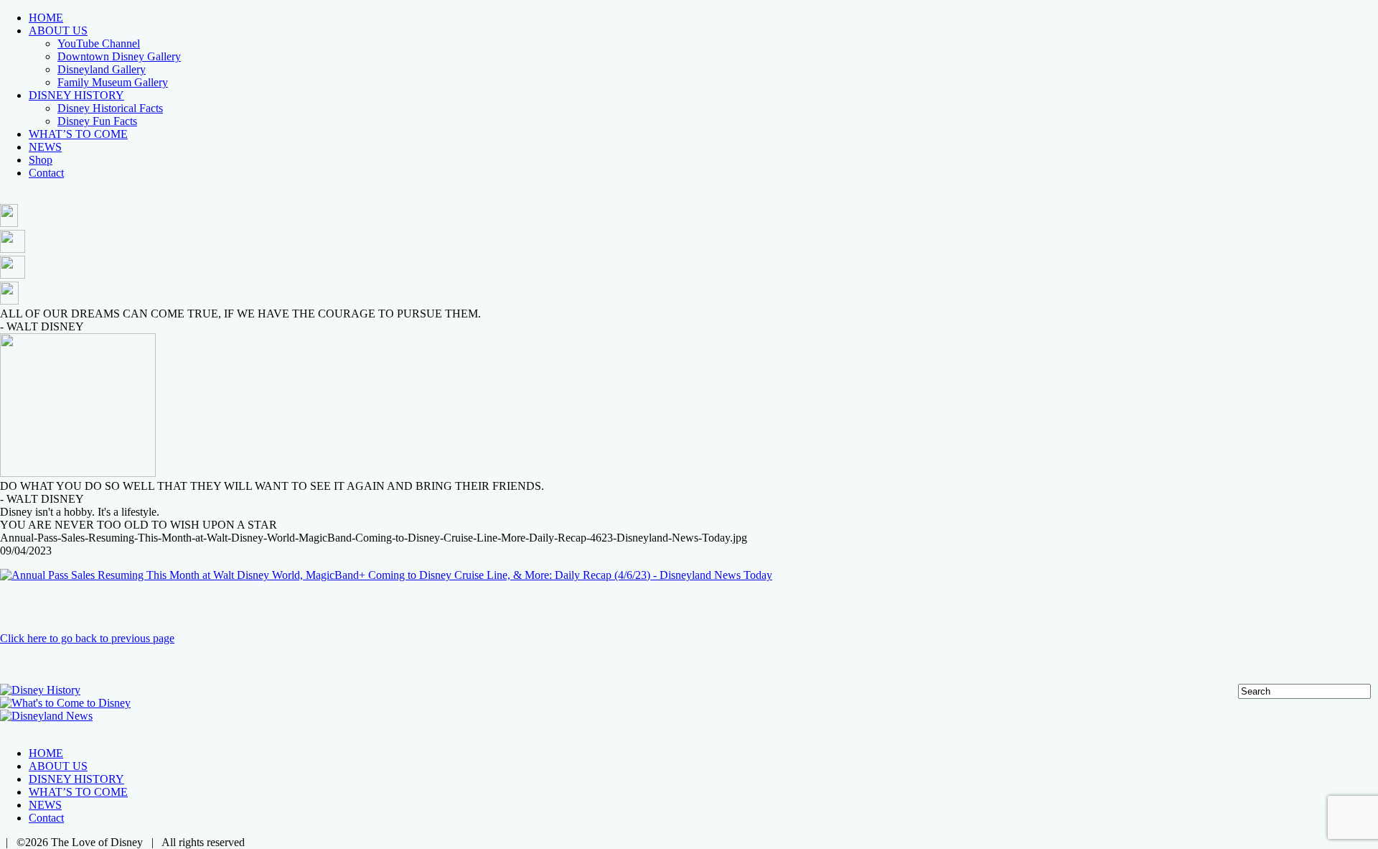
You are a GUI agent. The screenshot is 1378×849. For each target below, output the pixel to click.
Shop (40, 160)
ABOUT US (58, 30)
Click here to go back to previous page (87, 638)
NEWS (45, 147)
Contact (46, 173)
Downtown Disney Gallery (119, 56)
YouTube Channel (98, 43)
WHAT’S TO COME (78, 134)
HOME (46, 17)
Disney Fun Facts (97, 121)
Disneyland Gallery (101, 69)
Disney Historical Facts (110, 108)
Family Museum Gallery (112, 82)
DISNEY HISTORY (76, 95)
